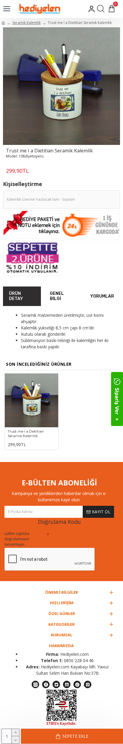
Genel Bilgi (57, 296)
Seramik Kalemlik (26, 22)
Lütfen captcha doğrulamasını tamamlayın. (16, 539)
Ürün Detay (16, 296)
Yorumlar (102, 296)
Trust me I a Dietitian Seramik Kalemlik (26, 433)
